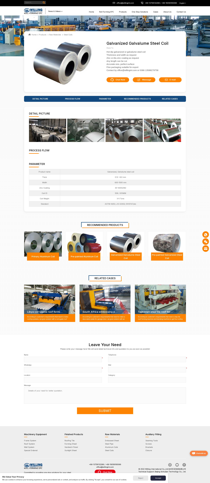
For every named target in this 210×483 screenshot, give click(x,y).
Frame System (30, 440)
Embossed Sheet (112, 440)
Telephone (112, 355)
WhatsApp (28, 365)
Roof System (29, 444)
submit (105, 411)
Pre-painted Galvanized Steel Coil (167, 256)
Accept (158, 478)
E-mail (173, 80)
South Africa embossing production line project (100, 312)
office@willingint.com (125, 3)
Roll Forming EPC (106, 12)
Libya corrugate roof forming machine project (45, 312)
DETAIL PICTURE (40, 99)
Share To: (110, 48)
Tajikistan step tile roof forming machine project (156, 312)
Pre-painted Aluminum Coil (84, 256)
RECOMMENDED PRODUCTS (137, 99)
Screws (148, 444)
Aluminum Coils (111, 447)
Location (27, 375)
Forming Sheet (71, 444)
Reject (140, 478)
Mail (109, 365)
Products (123, 12)
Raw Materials (55, 35)
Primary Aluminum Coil (43, 256)
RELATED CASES (170, 99)
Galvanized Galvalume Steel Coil (125, 256)
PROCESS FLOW (72, 99)
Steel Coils (68, 35)
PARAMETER (105, 99)
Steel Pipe (109, 444)
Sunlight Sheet (71, 450)
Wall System (29, 447)
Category (111, 375)
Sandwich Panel (71, 447)
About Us (167, 12)
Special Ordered (30, 450)
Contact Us (181, 12)
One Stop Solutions (140, 12)
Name (26, 355)
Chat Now (120, 80)
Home (91, 12)
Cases (155, 12)
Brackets (149, 447)
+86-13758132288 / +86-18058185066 (161, 3)
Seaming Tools (151, 440)
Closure (148, 450)
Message (146, 80)
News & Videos (54, 11)
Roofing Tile (69, 440)
